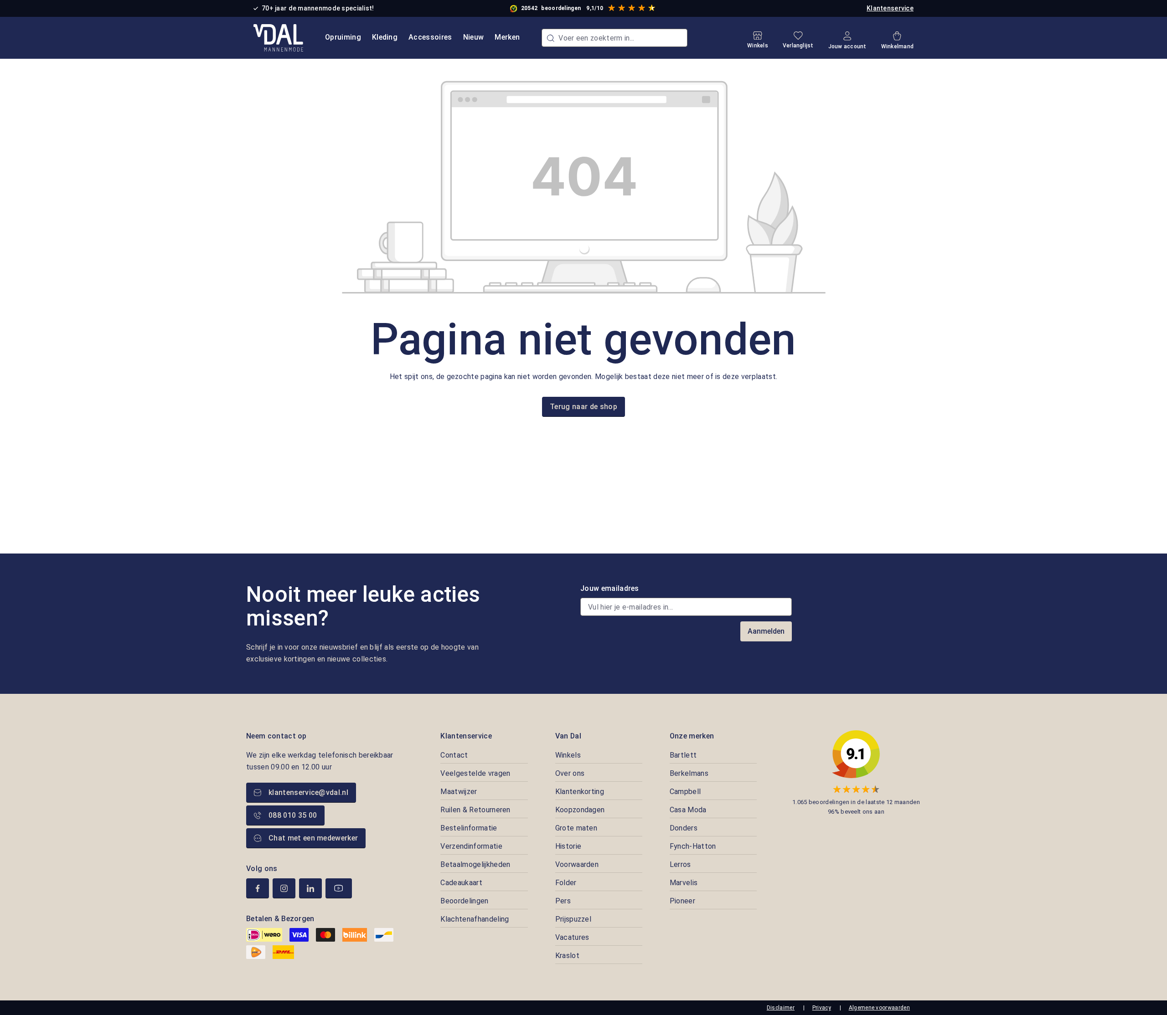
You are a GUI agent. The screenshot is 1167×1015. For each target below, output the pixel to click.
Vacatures (572, 937)
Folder (566, 882)
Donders (683, 828)
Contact (454, 755)
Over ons (570, 773)
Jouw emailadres (609, 588)
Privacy (821, 1008)
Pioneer (682, 901)
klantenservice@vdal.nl (308, 792)
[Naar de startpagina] (278, 37)
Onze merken (692, 736)
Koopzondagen (580, 809)
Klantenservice (890, 8)
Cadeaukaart (461, 882)
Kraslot (567, 955)
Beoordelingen (464, 901)
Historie (568, 846)
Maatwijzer (458, 791)
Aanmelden (766, 631)
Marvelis (684, 882)
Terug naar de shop (583, 406)
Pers (563, 901)
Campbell (685, 791)
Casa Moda (688, 809)
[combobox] (614, 38)
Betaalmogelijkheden (475, 864)
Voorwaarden (577, 864)
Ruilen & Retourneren (475, 809)
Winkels (568, 755)
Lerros (680, 864)
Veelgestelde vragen (475, 773)
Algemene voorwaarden (879, 1008)
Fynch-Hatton (693, 846)
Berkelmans (689, 773)
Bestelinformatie (468, 828)
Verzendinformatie (471, 846)
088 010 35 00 (293, 815)
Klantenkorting (579, 791)
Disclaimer (781, 1008)
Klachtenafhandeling (474, 919)
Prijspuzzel (573, 919)
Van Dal (568, 736)
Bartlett (683, 755)
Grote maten (576, 828)
